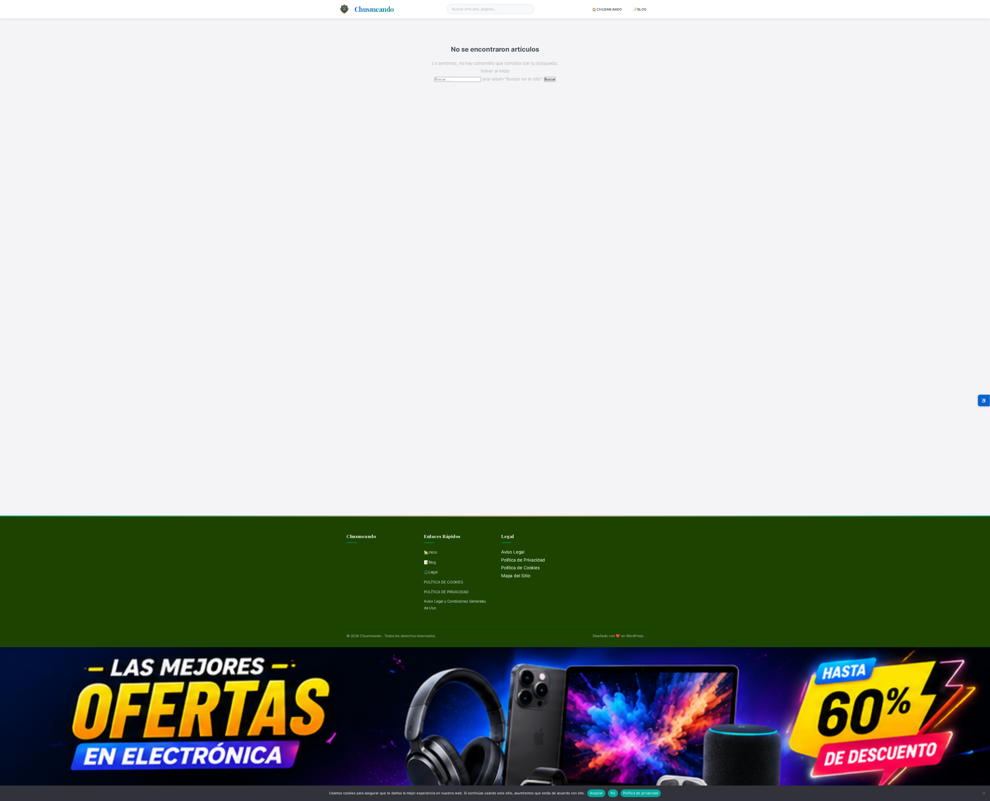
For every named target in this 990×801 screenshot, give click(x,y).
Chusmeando (374, 9)
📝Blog (640, 9)
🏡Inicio (430, 552)
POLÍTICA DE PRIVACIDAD (446, 592)
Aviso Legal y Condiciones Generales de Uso (455, 604)
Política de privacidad (640, 793)
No (612, 793)
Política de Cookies (520, 567)
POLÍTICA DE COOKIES (443, 582)
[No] (983, 793)
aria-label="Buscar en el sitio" (489, 79)
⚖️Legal (431, 572)
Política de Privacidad (523, 560)
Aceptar (596, 793)
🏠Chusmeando (607, 9)
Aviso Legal (512, 552)
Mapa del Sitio (515, 575)
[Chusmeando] (344, 9)
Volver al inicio (495, 71)
